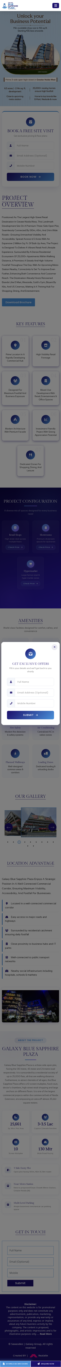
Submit (28, 715)
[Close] (54, 647)
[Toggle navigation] (55, 5)
